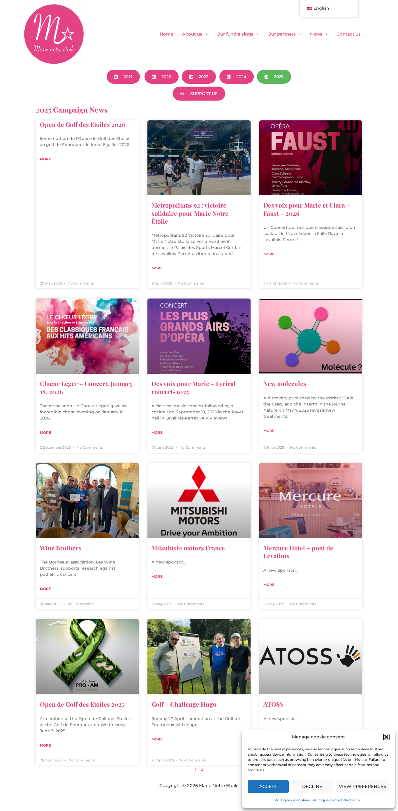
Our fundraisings (234, 34)
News (316, 34)
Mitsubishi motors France (188, 548)
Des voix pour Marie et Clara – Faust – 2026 (306, 209)
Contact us (349, 34)
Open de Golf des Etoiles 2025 (82, 704)
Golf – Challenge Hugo (184, 704)
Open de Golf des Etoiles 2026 (82, 124)
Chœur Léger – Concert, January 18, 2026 (86, 387)
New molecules (284, 383)
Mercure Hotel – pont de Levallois (298, 552)
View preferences (362, 786)
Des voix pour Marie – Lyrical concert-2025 (194, 387)
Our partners (281, 34)
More (45, 159)
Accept (268, 786)
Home (166, 34)
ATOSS (273, 704)
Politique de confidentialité (336, 800)
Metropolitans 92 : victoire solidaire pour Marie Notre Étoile (190, 213)
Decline (312, 786)
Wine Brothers (60, 548)
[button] (386, 737)
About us (192, 34)
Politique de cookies (292, 800)
